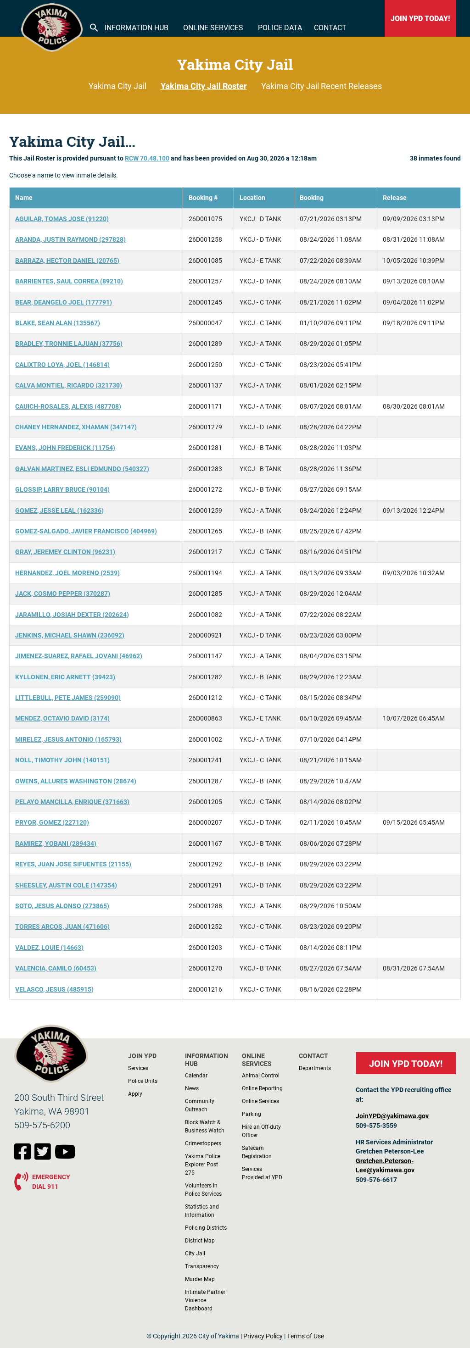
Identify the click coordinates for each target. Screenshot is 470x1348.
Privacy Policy (263, 1336)
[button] (94, 26)
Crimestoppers (203, 1143)
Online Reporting (262, 1088)
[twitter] (44, 1156)
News (192, 1088)
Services (138, 1067)
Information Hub (136, 27)
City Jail (195, 1253)
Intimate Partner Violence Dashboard (205, 1300)
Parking (251, 1113)
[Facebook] (24, 1156)
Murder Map (200, 1278)
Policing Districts (206, 1227)
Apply (135, 1093)
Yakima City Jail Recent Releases (321, 85)
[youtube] (65, 1156)
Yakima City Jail (117, 85)
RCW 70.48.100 (147, 158)
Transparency (202, 1266)
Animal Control (261, 1075)
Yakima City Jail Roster (204, 85)
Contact (330, 27)
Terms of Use (305, 1336)
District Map (200, 1240)
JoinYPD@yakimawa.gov (392, 1116)
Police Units (142, 1080)
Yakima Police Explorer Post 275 (202, 1164)
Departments (315, 1067)
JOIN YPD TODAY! (420, 18)
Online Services (213, 27)
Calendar (196, 1075)
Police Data (280, 27)
